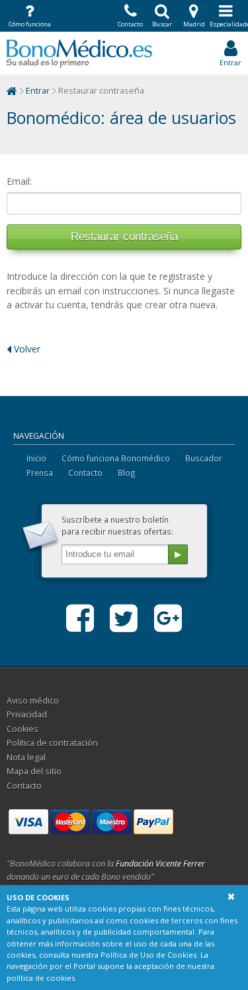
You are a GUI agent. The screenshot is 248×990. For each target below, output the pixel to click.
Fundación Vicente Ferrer (160, 863)
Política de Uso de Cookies (148, 955)
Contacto (85, 472)
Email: (19, 181)
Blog (127, 472)
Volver (25, 349)
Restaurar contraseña (124, 236)
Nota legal (26, 757)
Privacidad (27, 714)
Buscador (203, 458)
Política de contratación (52, 742)
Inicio (36, 458)
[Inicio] (12, 90)
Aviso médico (33, 700)
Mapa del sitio (34, 771)
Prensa (39, 472)
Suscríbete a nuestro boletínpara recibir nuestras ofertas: (117, 525)
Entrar (38, 90)
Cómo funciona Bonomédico (116, 458)
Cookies (22, 729)
